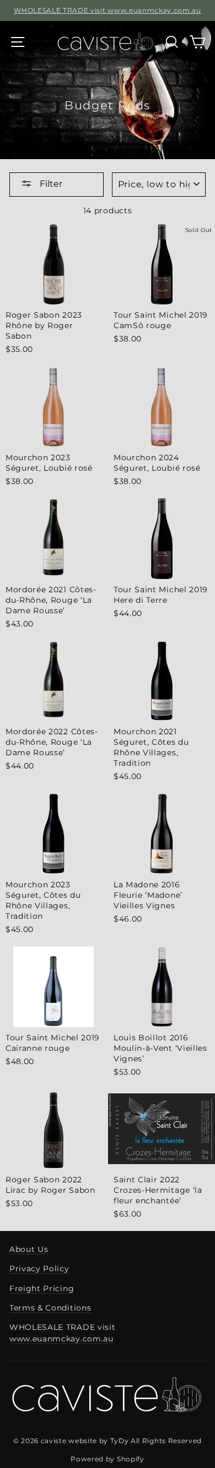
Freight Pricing (41, 1288)
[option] (107, 10)
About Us (28, 1249)
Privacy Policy (39, 1268)
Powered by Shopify (107, 1459)
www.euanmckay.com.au (61, 1338)
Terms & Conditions (50, 1307)
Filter (49, 183)
